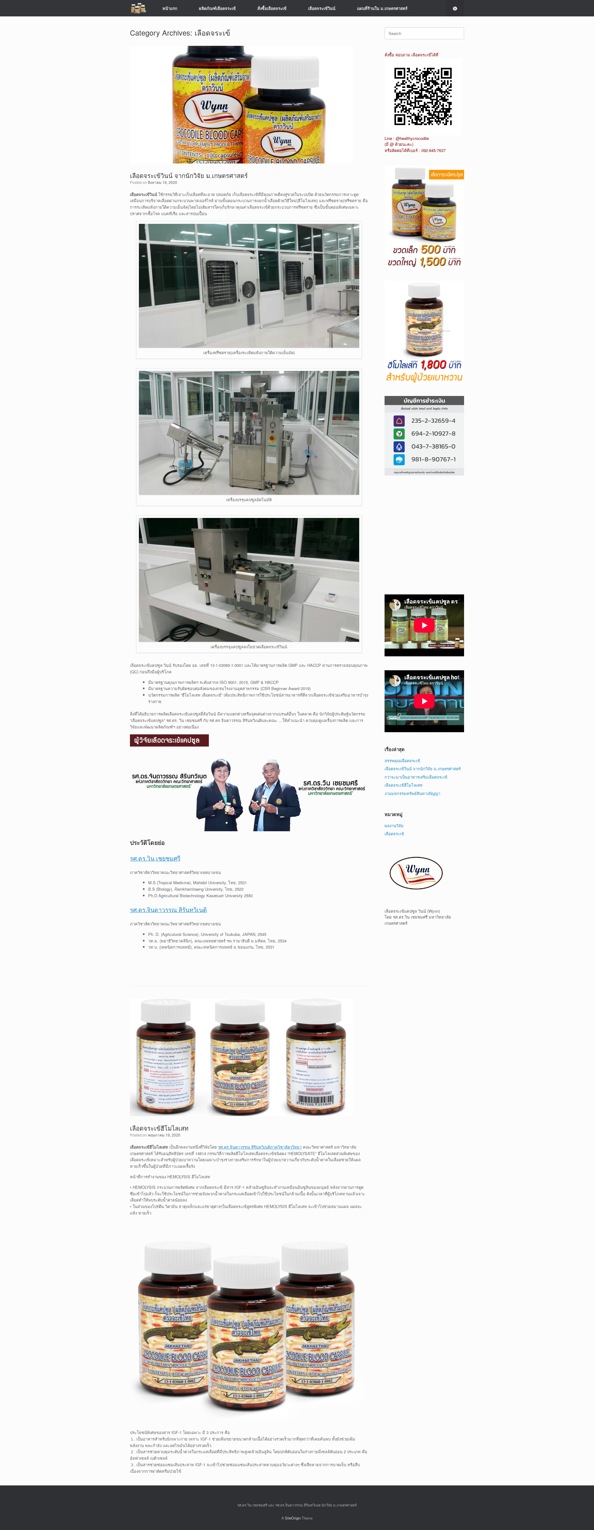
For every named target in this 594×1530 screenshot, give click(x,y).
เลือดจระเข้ (394, 834)
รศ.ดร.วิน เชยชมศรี (155, 858)
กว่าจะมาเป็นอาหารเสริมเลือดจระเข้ (416, 777)
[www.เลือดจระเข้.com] (138, 8)
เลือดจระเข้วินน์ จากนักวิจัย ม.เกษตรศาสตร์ (189, 175)
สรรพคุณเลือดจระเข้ (402, 760)
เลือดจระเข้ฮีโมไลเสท (159, 1128)
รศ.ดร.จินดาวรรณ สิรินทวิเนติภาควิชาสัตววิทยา (260, 1147)
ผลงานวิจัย (394, 825)
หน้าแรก (169, 8)
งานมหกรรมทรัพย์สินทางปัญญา (412, 793)
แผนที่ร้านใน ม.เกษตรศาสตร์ (382, 8)
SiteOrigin (293, 1517)
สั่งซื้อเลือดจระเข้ (271, 8)
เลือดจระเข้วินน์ (321, 8)
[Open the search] (455, 8)
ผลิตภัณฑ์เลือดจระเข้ (217, 8)
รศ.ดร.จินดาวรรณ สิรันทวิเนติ (168, 909)
